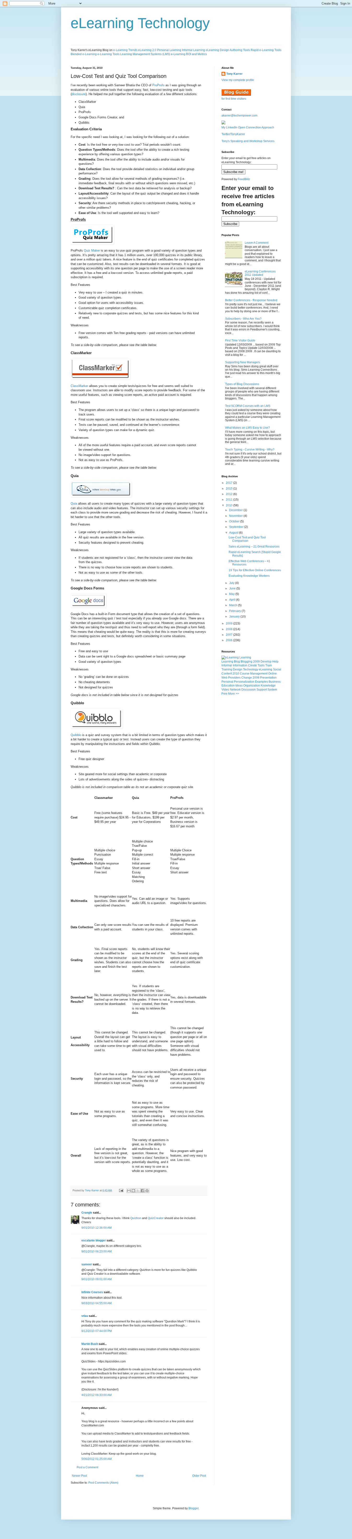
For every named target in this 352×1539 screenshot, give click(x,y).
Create (252, 665)
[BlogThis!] (133, 1190)
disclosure (79, 94)
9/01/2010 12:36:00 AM (96, 1227)
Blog (237, 661)
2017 (229, 482)
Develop (266, 661)
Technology (250, 669)
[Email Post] (121, 1190)
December (236, 510)
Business (275, 681)
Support (261, 689)
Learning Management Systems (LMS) (145, 54)
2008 (229, 629)
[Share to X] (138, 1190)
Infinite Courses (92, 1292)
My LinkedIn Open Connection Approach (247, 127)
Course (245, 673)
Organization (251, 685)
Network (235, 689)
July (232, 583)
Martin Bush (89, 1344)
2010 (229, 505)
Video (225, 689)
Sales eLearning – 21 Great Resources (254, 546)
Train (268, 665)
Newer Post (79, 1475)
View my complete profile (237, 80)
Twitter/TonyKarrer (233, 134)
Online (272, 673)
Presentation (268, 677)
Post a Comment (87, 1467)
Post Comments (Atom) (103, 1482)
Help (275, 661)
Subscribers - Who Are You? (243, 318)
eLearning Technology (140, 23)
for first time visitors (233, 98)
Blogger (193, 1508)
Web (224, 677)
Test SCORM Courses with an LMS (247, 406)
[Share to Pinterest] (147, 1190)
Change (246, 677)
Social (277, 669)
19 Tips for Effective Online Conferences (255, 570)
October (234, 521)
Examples (261, 681)
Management (258, 673)
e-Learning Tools (108, 54)
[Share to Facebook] (142, 1190)
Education (228, 685)
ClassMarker (79, 386)
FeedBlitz (244, 179)
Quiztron (135, 1218)
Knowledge (268, 685)
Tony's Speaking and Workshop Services (247, 141)
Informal (226, 665)
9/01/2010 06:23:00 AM (96, 1251)
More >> (233, 693)
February (235, 611)
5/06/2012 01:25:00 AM (96, 1459)
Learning (227, 661)
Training (226, 669)
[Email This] (128, 1190)
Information (240, 665)
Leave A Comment (256, 242)
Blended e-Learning (84, 54)
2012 (229, 494)
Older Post (199, 1475)
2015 (229, 488)
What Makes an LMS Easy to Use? (247, 427)
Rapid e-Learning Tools (266, 50)
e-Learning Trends (125, 50)
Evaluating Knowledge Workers (249, 575)
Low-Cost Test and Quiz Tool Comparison (247, 539)
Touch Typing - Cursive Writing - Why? (249, 449)
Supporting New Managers (242, 362)
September (236, 527)
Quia (74, 503)
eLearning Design (217, 50)
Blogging (246, 661)
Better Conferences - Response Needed (251, 300)
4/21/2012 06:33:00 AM (96, 1395)
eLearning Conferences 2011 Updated (260, 273)
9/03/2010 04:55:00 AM (96, 1303)
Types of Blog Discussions (242, 384)
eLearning (265, 669)
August (234, 532)
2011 (229, 499)
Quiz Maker (92, 250)
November (236, 516)
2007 (229, 634)
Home (140, 1475)
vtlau (84, 1316)
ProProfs (158, 85)
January (234, 616)
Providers (234, 677)
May (232, 594)
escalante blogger (93, 1240)
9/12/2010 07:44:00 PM (96, 1331)
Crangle (86, 1212)
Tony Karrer (92, 1190)
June (232, 588)
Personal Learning (169, 50)
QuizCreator (156, 1218)
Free (224, 693)
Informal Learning (193, 50)
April (232, 599)
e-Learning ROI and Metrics (189, 54)
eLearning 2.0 (147, 50)
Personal (227, 681)
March (233, 605)
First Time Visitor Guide (240, 340)
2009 (229, 623)
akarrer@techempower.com (239, 115)
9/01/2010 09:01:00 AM (96, 1279)
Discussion (248, 689)
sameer (86, 1264)
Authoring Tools (240, 50)
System (272, 689)
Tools (261, 665)
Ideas (239, 685)
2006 (229, 640)
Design (237, 669)
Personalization (244, 681)
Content (226, 673)
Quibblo (76, 735)
